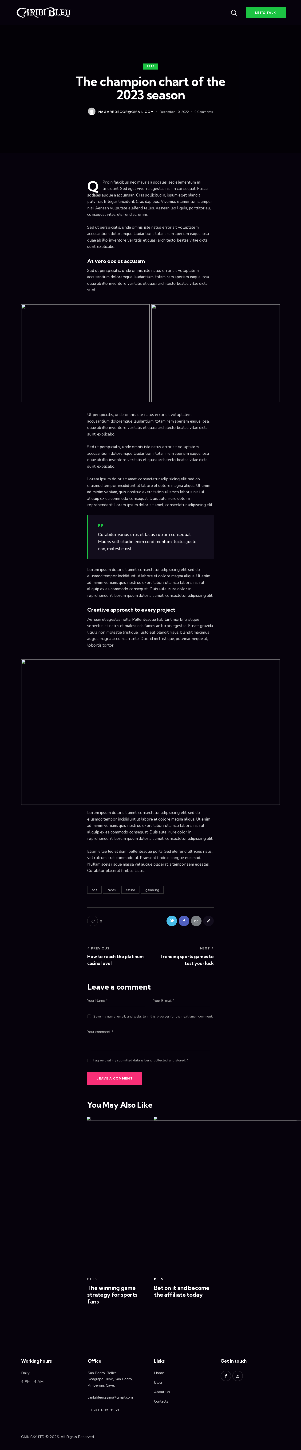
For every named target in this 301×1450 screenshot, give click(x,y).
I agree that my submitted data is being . (140, 1060)
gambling (152, 890)
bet (94, 890)
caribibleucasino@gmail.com (110, 1397)
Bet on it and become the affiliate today (181, 1291)
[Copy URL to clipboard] (208, 921)
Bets (150, 66)
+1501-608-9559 (103, 1410)
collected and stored (169, 1060)
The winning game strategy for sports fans (112, 1294)
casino (130, 890)
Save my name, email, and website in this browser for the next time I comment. (153, 1016)
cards (111, 890)
